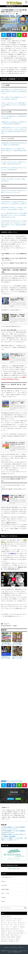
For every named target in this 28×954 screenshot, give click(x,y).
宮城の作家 (21, 930)
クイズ (25, 922)
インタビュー (4, 922)
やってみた (10, 920)
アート (16, 920)
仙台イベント (17, 926)
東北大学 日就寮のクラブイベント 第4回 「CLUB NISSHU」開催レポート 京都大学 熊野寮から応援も (14, 149)
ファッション (10, 926)
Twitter (11, 798)
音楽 (17, 941)
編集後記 (20, 781)
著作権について (21, 947)
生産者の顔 (15, 781)
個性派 (3, 928)
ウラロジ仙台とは (6, 947)
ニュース (3, 926)
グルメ (3, 924)
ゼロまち (17, 924)
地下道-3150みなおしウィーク (16, 928)
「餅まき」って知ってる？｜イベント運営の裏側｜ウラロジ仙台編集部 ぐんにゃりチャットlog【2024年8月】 (14, 104)
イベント (20, 920)
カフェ (16, 922)
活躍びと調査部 (5, 889)
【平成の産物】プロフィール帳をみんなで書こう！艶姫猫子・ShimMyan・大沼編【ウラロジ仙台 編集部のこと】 (14, 91)
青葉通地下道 (12, 941)
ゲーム (8, 924)
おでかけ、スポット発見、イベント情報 (9, 918)
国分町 (8, 928)
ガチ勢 (20, 922)
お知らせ (4, 781)
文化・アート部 (5, 893)
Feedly (18, 798)
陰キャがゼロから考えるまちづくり (8, 939)
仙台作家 (22, 926)
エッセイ (10, 922)
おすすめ (9, 916)
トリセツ (22, 924)
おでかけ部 (4, 885)
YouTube (3, 897)
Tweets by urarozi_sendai (14, 868)
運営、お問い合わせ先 (14, 947)
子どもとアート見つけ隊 (13, 930)
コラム (12, 924)
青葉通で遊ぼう (5, 941)
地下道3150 (4, 930)
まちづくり (4, 920)
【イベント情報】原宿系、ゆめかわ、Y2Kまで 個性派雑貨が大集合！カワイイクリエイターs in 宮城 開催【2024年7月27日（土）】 (14, 215)
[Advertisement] (14, 718)
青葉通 (18, 939)
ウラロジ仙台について (6, 877)
